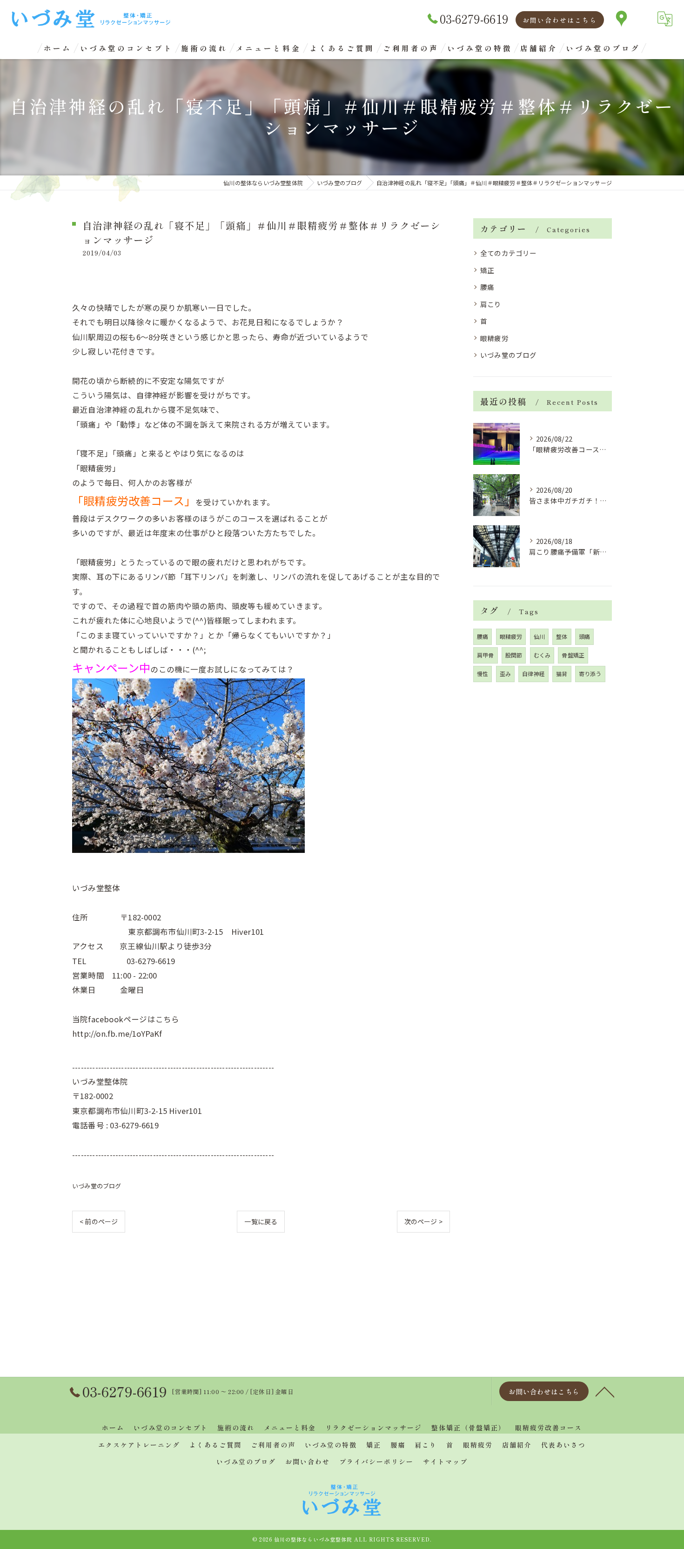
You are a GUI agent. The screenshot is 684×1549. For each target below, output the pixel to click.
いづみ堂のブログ (96, 1185)
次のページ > (423, 1221)
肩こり (491, 304)
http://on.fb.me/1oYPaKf (117, 1033)
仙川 (539, 636)
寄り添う (590, 673)
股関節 (514, 655)
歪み (505, 673)
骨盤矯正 (573, 655)
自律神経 (533, 673)
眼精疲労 (494, 338)
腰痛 (487, 287)
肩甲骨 (485, 655)
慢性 (482, 673)
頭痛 (584, 636)
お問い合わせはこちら (560, 20)
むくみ (542, 655)
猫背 (561, 673)
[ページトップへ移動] (605, 1391)
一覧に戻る (260, 1221)
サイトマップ (445, 1461)
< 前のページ (99, 1221)
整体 (561, 636)
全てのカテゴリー (508, 253)
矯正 (487, 270)
